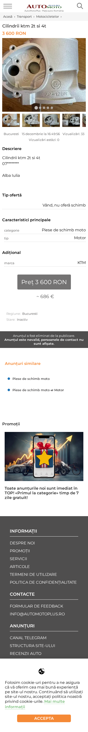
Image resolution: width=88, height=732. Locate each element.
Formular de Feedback (36, 606)
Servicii (18, 558)
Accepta (44, 718)
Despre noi (22, 543)
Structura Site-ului (32, 645)
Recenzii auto (25, 653)
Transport (24, 16)
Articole (20, 566)
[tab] (36, 108)
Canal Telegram (28, 637)
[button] (44, 75)
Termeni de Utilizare (33, 574)
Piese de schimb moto (31, 379)
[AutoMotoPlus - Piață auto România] (44, 4)
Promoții (11, 424)
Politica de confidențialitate (43, 582)
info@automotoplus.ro (37, 614)
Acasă (7, 16)
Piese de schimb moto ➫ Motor (38, 390)
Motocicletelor (47, 16)
